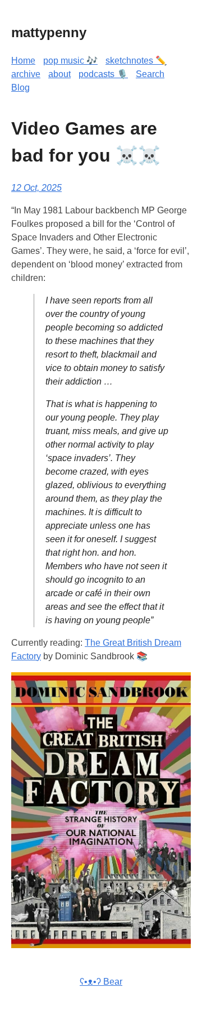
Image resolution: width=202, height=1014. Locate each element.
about (59, 74)
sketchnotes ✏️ (136, 60)
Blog (20, 87)
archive (25, 74)
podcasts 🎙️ (103, 74)
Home (23, 60)
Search (150, 74)
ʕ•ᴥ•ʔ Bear (101, 981)
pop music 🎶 (70, 60)
